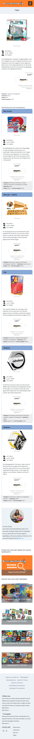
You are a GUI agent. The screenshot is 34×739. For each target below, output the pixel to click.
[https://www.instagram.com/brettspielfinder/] (6, 730)
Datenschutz (16, 727)
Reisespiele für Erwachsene (17, 688)
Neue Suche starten (17, 572)
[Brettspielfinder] (13, 3)
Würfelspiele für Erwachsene (17, 643)
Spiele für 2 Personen (17, 682)
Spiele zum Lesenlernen (12, 677)
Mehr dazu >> (6, 710)
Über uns (20, 538)
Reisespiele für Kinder (17, 621)
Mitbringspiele (24, 677)
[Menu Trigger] (30, 3)
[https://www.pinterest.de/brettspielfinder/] (3, 730)
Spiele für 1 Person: (22, 680)
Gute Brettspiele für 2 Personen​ (17, 599)
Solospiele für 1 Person (17, 665)
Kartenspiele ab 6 (11, 680)
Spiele (14, 735)
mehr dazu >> (29, 88)
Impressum (16, 730)
